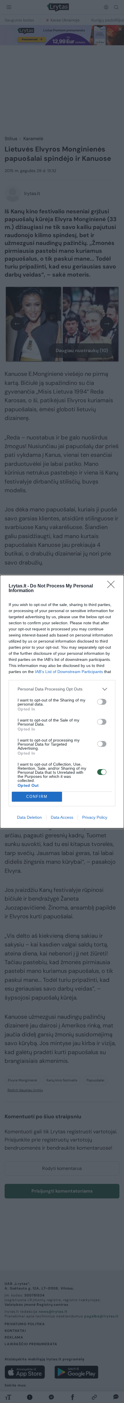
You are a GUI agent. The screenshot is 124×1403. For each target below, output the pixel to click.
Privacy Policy (94, 817)
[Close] (112, 586)
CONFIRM (37, 796)
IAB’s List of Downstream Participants (69, 671)
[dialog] (62, 701)
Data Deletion (29, 817)
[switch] (101, 702)
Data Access (62, 817)
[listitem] (62, 689)
